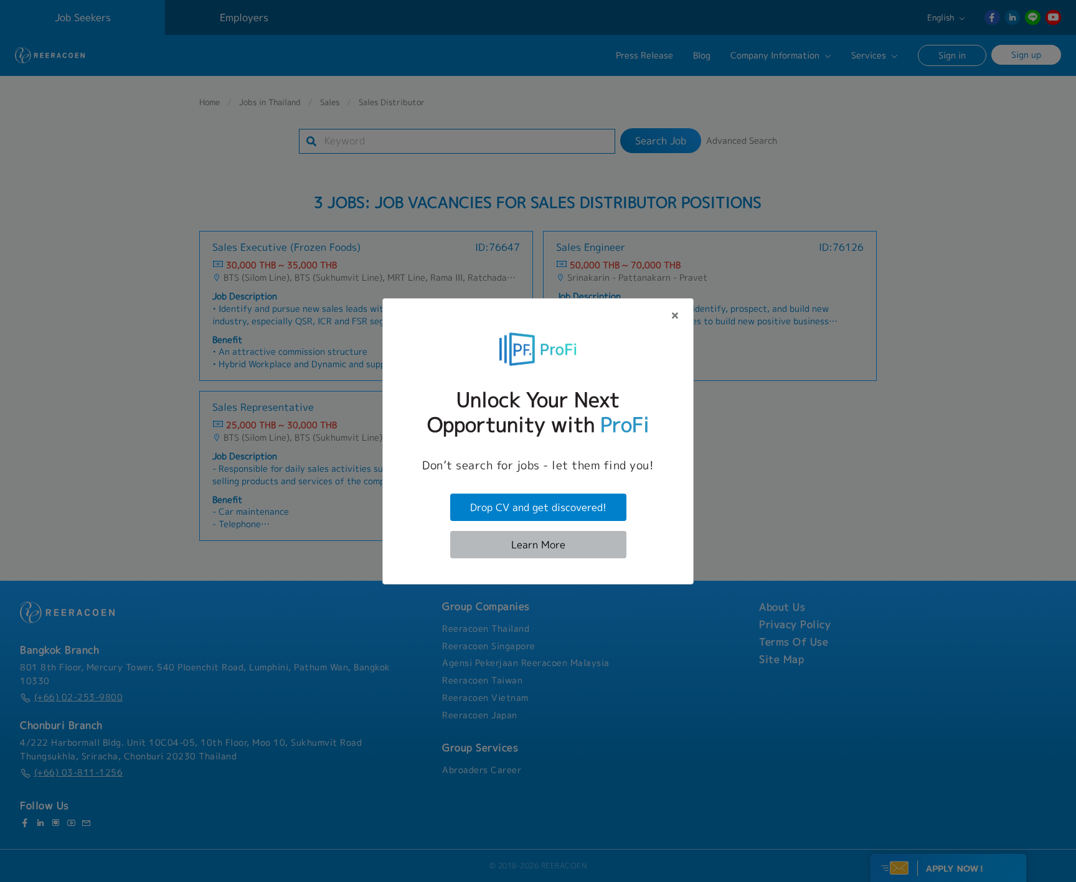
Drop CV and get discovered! (538, 507)
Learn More (538, 544)
